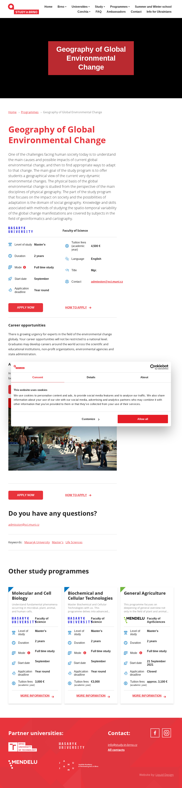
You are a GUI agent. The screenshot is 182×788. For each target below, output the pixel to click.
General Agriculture (145, 593)
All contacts (116, 750)
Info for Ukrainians (159, 11)
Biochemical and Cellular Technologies (90, 596)
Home (48, 6)
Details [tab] (91, 377)
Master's (57, 542)
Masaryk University (37, 542)
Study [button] (99, 6)
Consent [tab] (37, 377)
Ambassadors (116, 11)
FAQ (98, 11)
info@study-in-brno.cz (122, 745)
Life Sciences (74, 542)
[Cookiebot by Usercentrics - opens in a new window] (152, 367)
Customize (88, 418)
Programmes (30, 112)
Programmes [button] (119, 6)
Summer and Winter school (153, 6)
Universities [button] (80, 6)
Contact (136, 11)
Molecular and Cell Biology (31, 596)
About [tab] (144, 377)
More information (35, 695)
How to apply (76, 307)
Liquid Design (165, 775)
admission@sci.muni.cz (107, 281)
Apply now (25, 307)
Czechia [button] (82, 11)
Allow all (142, 418)
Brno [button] (61, 6)
